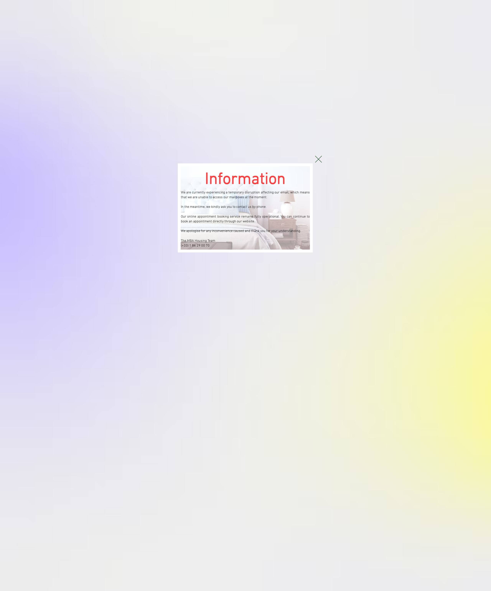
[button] (318, 159)
